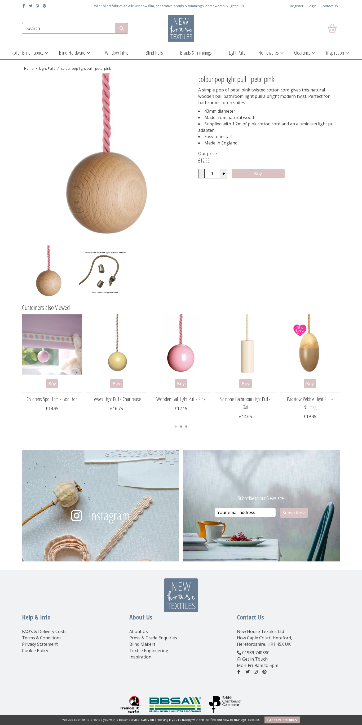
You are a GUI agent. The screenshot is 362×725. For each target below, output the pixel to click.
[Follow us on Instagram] (38, 5)
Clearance (302, 52)
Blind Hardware (72, 52)
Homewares (268, 52)
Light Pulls (237, 52)
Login (312, 5)
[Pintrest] (45, 5)
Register (296, 5)
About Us (138, 631)
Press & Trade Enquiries (153, 638)
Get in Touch (255, 659)
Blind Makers (142, 644)
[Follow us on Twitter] (31, 5)
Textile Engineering (148, 650)
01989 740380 (256, 653)
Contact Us (329, 5)
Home (29, 68)
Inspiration (335, 52)
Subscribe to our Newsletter (261, 498)
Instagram (109, 515)
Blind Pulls (154, 52)
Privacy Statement (40, 644)
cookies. (254, 720)
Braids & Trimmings (196, 52)
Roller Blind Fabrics (27, 52)
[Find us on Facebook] (24, 5)
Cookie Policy (35, 650)
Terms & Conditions (41, 638)
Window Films (117, 52)
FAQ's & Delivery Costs (44, 631)
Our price (207, 153)
